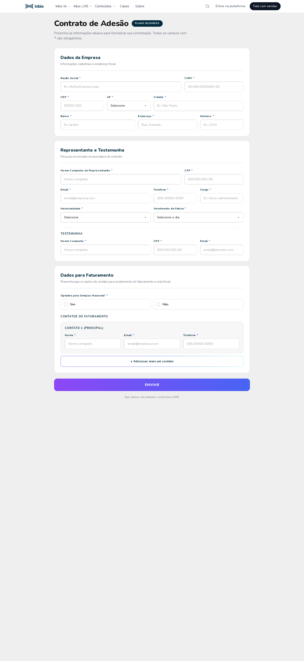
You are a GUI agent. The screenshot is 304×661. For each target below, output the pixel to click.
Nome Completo (73, 241)
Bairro (66, 116)
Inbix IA (61, 6)
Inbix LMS (80, 6)
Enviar (152, 384)
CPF (188, 170)
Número (207, 116)
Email (66, 189)
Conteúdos (103, 6)
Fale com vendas (265, 6)
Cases (124, 6)
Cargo (205, 189)
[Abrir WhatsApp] (293, 650)
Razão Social (71, 78)
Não (165, 304)
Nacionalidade (72, 208)
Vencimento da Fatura (170, 208)
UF (110, 97)
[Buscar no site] (207, 6)
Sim (72, 304)
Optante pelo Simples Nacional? (84, 295)
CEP (65, 97)
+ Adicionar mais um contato (152, 361)
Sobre (139, 6)
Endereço (146, 116)
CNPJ (189, 78)
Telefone (161, 189)
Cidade (160, 97)
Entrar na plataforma (230, 6)
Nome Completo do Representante (87, 170)
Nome (70, 335)
